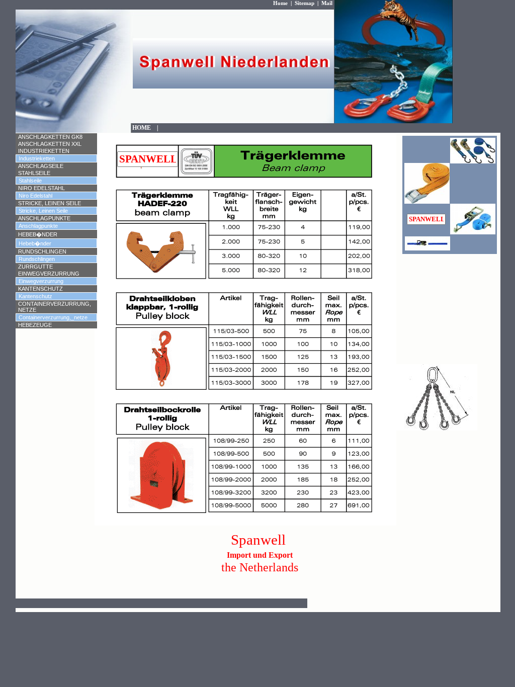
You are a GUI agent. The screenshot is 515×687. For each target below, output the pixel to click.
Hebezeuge (35, 325)
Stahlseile (34, 173)
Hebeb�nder (37, 234)
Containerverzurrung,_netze (53, 317)
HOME (144, 127)
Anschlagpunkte (44, 218)
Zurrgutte (35, 267)
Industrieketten (43, 151)
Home (280, 3)
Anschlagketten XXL (49, 144)
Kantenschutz (40, 289)
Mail (326, 3)
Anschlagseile (40, 166)
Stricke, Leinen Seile (49, 203)
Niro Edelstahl (41, 188)
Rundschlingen (42, 251)
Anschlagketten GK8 (50, 137)
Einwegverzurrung (48, 274)
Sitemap (304, 3)
